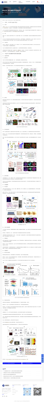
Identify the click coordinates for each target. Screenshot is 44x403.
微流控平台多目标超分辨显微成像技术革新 (9, 374)
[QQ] (2, 396)
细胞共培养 (16, 31)
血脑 (5, 31)
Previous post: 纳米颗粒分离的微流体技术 (9, 363)
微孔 (14, 50)
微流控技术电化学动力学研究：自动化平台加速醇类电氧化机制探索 (13, 376)
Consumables (28, 1)
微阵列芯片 (7, 322)
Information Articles (7, 12)
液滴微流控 (19, 50)
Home (4, 20)
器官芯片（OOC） (5, 26)
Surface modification (20, 2)
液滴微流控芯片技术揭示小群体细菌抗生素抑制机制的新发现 (12, 372)
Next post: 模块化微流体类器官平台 (28, 363)
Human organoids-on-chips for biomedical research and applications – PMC (17, 359)
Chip (10, 1)
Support (33, 1)
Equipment (14, 1)
